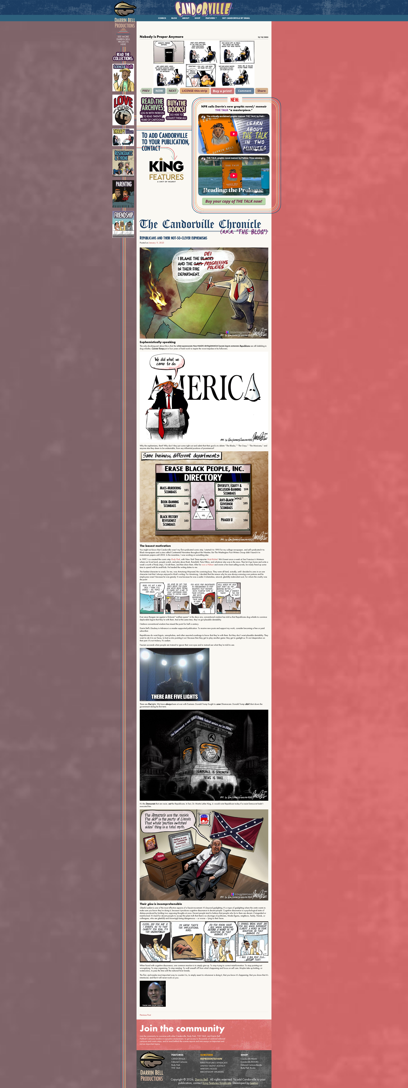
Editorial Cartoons (179, 1061)
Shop (197, 18)
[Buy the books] (176, 109)
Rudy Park (175, 559)
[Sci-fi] (123, 77)
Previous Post (145, 1014)
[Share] (261, 91)
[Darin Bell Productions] (125, 14)
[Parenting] (123, 194)
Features (210, 18)
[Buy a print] (222, 91)
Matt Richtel (212, 559)
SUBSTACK (206, 1054)
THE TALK (175, 1067)
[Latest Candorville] (159, 91)
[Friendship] (123, 224)
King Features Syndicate (217, 1083)
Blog (174, 18)
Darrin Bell (201, 1079)
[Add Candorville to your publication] (163, 157)
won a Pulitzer (208, 564)
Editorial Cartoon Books (251, 1064)
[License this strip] (195, 91)
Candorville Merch (249, 1058)
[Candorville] (204, 9)
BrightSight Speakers (212, 1071)
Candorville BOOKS (249, 1061)
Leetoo (254, 1083)
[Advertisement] (204, 29)
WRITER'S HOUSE (208, 1068)
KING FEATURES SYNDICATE (214, 1062)
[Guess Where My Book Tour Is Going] (172, 91)
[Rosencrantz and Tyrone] (123, 163)
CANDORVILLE (178, 1058)
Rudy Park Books (248, 1067)
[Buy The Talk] (234, 201)
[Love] (123, 110)
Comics (162, 18)
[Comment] (244, 91)
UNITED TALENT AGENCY (212, 1065)
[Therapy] (123, 137)
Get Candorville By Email (236, 18)
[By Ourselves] (146, 91)
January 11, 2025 (156, 242)
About (185, 18)
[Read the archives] (152, 109)
